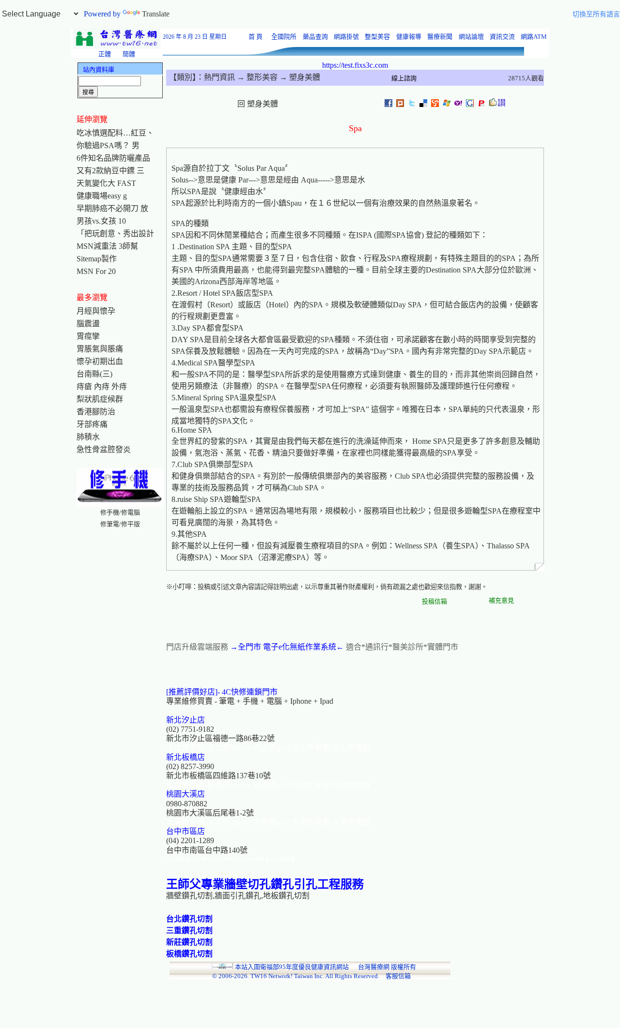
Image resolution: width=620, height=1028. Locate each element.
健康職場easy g (102, 196)
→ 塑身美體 (299, 77)
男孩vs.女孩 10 (101, 221)
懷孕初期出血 (100, 361)
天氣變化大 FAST (106, 183)
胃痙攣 (88, 336)
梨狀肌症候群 (100, 399)
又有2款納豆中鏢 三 (110, 170)
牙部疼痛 (92, 424)
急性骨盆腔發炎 (104, 449)
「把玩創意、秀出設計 (115, 233)
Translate (156, 14)
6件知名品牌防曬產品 (113, 158)
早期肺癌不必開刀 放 (112, 208)
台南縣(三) (94, 374)
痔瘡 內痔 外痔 (102, 386)
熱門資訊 (219, 77)
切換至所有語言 (596, 14)
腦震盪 (88, 323)
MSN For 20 (96, 271)
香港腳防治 (96, 412)
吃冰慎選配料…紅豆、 (115, 133)
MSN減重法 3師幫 (107, 246)
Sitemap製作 (97, 259)
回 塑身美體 (257, 104)
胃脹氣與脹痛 (100, 349)
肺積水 (88, 437)
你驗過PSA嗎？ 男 (108, 145)
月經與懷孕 (96, 311)
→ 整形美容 (256, 77)
